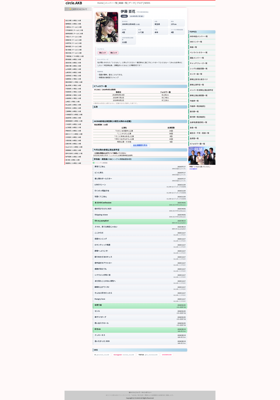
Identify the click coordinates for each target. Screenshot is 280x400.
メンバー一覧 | (112, 2)
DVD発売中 (193, 169)
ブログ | (140, 2)
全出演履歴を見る (140, 145)
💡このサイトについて (78, 9)
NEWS (147, 2)
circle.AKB (74, 2)
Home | (101, 2)
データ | (132, 2)
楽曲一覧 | (124, 2)
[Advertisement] (78, 15)
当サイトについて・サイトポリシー (140, 392)
